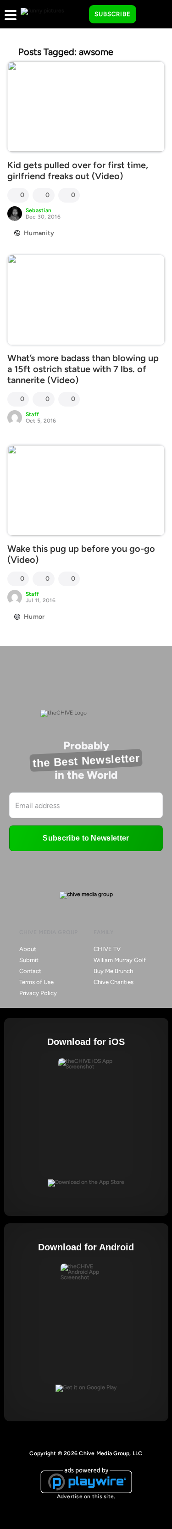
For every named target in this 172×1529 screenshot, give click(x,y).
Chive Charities (113, 982)
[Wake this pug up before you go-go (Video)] (86, 490)
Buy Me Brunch (113, 971)
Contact (30, 971)
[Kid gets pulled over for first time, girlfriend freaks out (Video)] (86, 106)
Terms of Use (36, 982)
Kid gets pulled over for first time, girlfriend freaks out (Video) (77, 171)
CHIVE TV (107, 949)
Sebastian (38, 210)
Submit (29, 960)
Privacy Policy (38, 993)
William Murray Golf (120, 960)
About (27, 949)
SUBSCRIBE (112, 14)
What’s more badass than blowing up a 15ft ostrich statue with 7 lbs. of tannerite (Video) (83, 368)
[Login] (151, 15)
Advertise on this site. (86, 1496)
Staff (32, 414)
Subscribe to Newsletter (86, 838)
